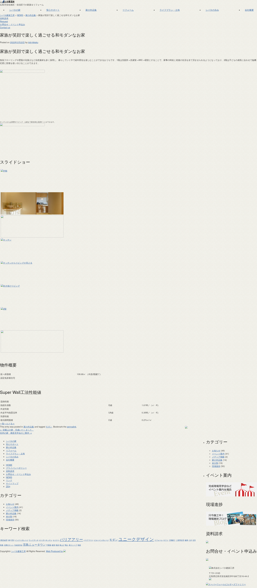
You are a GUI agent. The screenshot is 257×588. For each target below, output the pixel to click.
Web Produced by (54, 551)
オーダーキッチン (45, 540)
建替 (53, 545)
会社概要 (249, 9)
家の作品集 (91, 9)
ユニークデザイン (136, 539)
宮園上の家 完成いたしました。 (17, 429)
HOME (9, 464)
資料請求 (4, 20)
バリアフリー (88, 540)
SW (9, 540)
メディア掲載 (218, 456)
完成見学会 (18, 545)
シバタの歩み (212, 9)
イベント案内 (218, 453)
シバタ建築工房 (7, 1)
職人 (66, 545)
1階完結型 (3, 540)
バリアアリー (71, 539)
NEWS (20, 15)
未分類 (215, 463)
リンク (9, 480)
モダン (113, 540)
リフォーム (128, 9)
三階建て (172, 540)
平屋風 (48, 545)
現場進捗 (216, 466)
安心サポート (53, 9)
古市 (194, 540)
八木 (190, 540)
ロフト (165, 540)
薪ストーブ (73, 545)
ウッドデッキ (34, 540)
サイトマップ (12, 483)
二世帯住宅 (180, 540)
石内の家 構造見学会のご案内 (16, 432)
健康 (186, 540)
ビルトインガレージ (101, 540)
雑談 (79, 545)
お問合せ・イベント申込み (18, 474)
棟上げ (61, 545)
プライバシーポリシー (16, 467)
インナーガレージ (21, 540)
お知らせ (216, 450)
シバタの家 (14, 9)
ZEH (8, 486)
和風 (1, 545)
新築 (57, 545)
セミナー (56, 540)
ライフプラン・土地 (170, 9)
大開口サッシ (9, 545)
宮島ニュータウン (34, 544)
